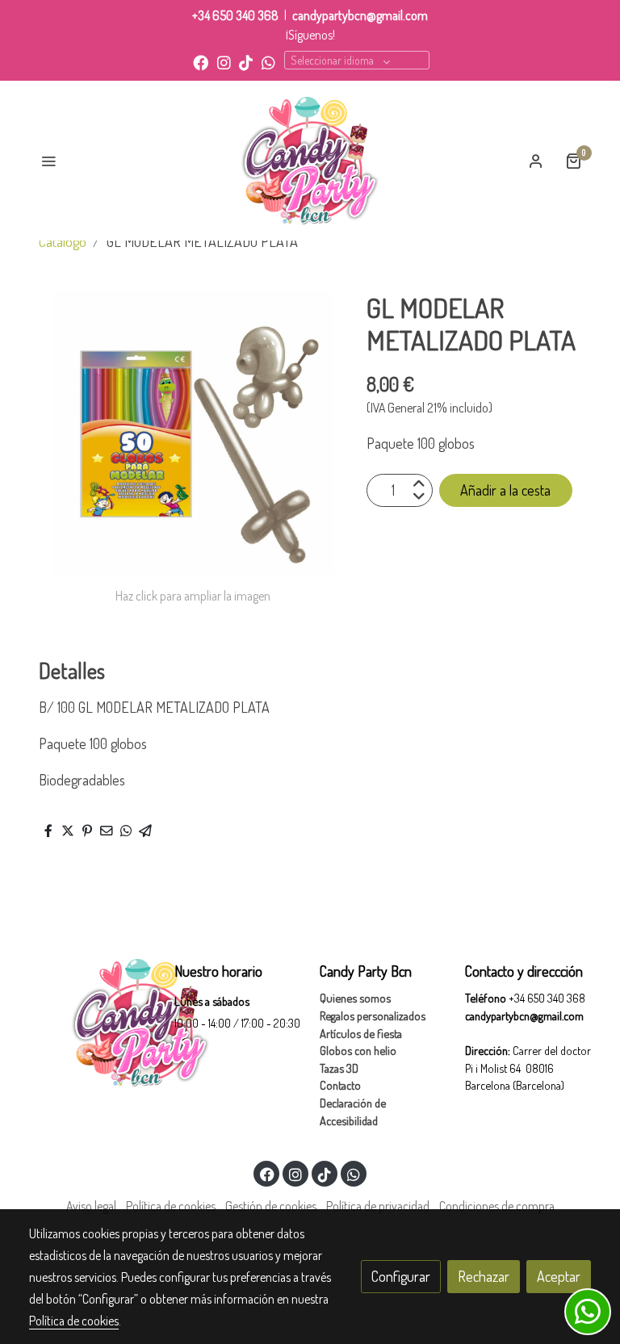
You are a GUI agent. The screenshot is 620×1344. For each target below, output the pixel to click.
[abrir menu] (48, 161)
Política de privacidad (377, 1206)
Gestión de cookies (270, 1206)
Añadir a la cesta (505, 490)
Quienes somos (355, 997)
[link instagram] (224, 61)
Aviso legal (91, 1206)
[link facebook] (200, 61)
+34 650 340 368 (235, 15)
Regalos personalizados (372, 1015)
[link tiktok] (246, 61)
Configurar (400, 1276)
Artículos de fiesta (361, 1033)
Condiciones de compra (497, 1206)
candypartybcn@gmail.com (360, 15)
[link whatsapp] (268, 61)
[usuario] (536, 161)
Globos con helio (358, 1050)
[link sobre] (92, 1023)
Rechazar (483, 1276)
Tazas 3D (339, 1068)
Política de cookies (171, 1206)
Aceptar (558, 1276)
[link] (310, 160)
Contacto (340, 1085)
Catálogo (62, 241)
